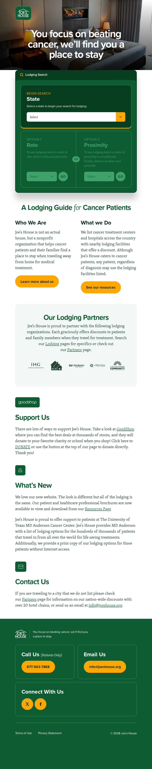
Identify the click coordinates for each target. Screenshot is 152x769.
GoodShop (125, 429)
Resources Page (98, 508)
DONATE (22, 446)
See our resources (100, 287)
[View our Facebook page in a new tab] (40, 704)
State (33, 99)
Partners (74, 349)
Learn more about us (37, 281)
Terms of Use (23, 733)
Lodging (52, 343)
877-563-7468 (38, 666)
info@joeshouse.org (105, 605)
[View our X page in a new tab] (27, 704)
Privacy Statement (50, 733)
